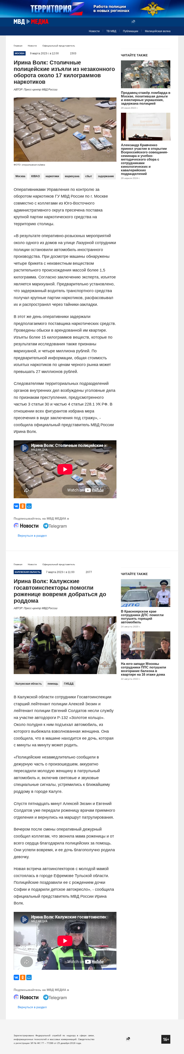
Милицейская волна (158, 31)
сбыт (88, 176)
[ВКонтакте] (16, 506)
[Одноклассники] (22, 506)
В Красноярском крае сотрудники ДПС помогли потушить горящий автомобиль (142, 616)
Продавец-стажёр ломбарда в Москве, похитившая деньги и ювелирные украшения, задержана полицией (145, 98)
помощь (53, 683)
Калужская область (28, 683)
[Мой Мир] (29, 506)
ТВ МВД (111, 31)
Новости (94, 31)
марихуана (72, 176)
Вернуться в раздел (32, 535)
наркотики (52, 176)
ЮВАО (35, 176)
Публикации (130, 31)
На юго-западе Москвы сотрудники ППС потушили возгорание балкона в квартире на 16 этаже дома (143, 669)
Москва (20, 176)
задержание (106, 176)
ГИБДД (69, 683)
